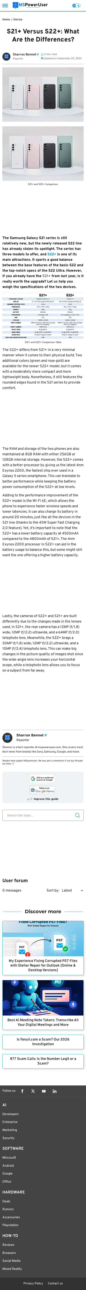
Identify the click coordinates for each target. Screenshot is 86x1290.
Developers (10, 1114)
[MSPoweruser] (30, 5)
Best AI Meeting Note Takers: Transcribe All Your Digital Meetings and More (43, 1022)
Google (7, 1174)
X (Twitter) (33, 1091)
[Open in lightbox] (43, 153)
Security (8, 1138)
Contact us (55, 1284)
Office (6, 1182)
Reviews (8, 1245)
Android (8, 1166)
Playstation (10, 1225)
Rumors (8, 1209)
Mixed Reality (12, 1269)
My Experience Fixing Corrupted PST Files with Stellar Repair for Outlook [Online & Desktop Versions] (43, 966)
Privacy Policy (33, 1284)
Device (17, 19)
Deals (6, 1202)
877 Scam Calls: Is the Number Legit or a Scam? (43, 1061)
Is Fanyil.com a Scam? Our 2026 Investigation (43, 1042)
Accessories (11, 1217)
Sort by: (53, 890)
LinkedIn (54, 1091)
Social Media (11, 1261)
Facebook (22, 1091)
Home (6, 19)
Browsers (9, 1253)
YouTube (44, 1091)
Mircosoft (9, 1158)
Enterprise (10, 1122)
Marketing (9, 1130)
